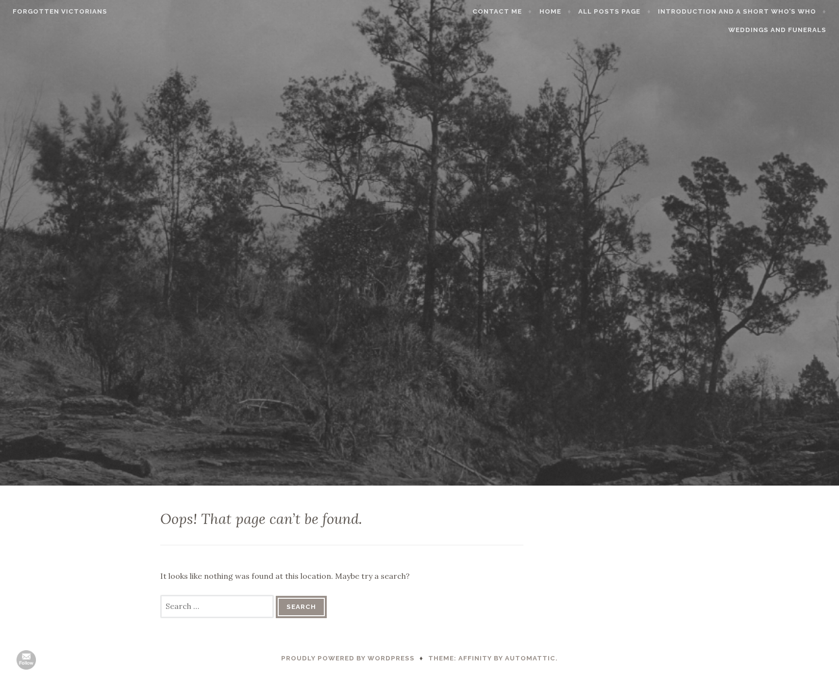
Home (550, 11)
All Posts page (609, 11)
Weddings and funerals (777, 30)
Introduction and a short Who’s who (737, 11)
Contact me (497, 11)
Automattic (530, 658)
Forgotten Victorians (60, 11)
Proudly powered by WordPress (348, 658)
